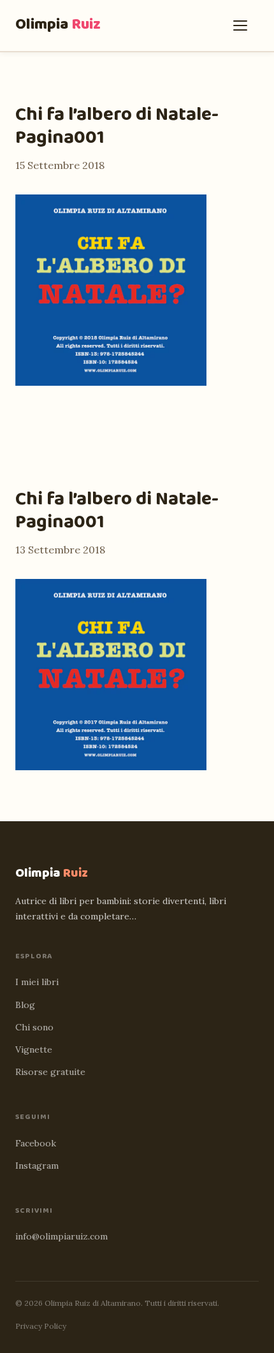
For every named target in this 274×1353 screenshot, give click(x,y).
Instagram (37, 1165)
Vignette (33, 1049)
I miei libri (37, 982)
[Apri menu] (243, 25)
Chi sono (34, 1027)
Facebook (35, 1143)
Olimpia (58, 24)
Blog (25, 1005)
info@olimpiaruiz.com (61, 1236)
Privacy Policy (40, 1326)
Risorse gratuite (50, 1072)
